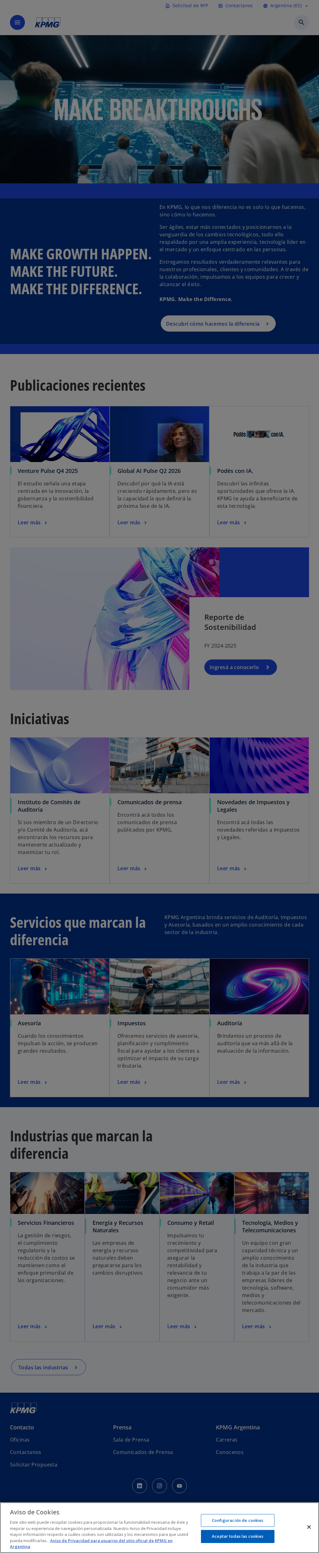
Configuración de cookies (237, 1520)
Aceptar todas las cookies (237, 1536)
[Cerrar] (309, 1527)
